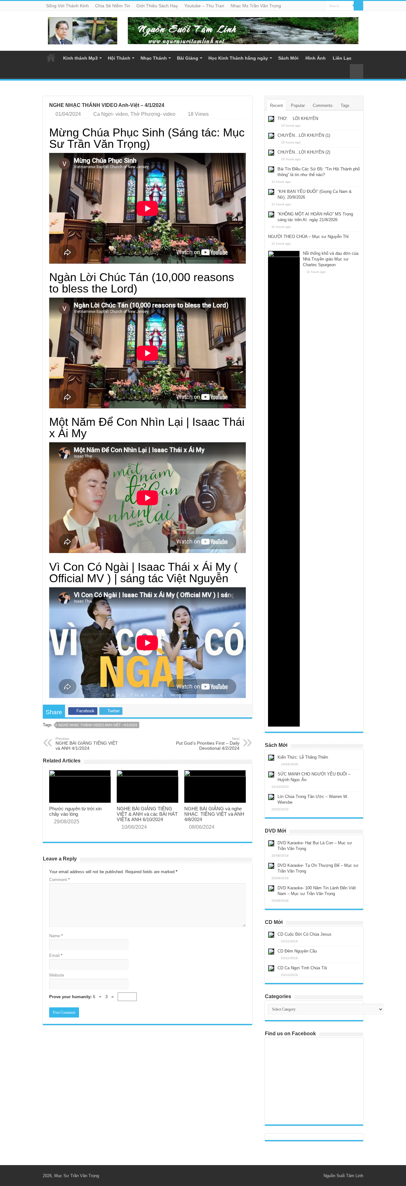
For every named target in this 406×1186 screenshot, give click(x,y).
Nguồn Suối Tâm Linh (343, 1175)
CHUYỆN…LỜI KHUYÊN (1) (304, 135)
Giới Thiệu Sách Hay (157, 5)
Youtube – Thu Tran (204, 5)
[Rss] (309, 1175)
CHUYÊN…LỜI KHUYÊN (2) (304, 152)
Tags (345, 105)
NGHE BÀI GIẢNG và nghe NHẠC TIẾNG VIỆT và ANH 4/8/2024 (214, 814)
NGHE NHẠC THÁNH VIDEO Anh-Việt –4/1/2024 (97, 725)
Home (51, 57)
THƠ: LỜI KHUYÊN (298, 118)
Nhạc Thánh (154, 58)
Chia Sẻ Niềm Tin (112, 5)
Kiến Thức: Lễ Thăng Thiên (303, 757)
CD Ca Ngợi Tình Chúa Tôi (302, 967)
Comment (59, 879)
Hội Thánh (119, 58)
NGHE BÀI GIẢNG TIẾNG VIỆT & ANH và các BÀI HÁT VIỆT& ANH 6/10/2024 (147, 814)
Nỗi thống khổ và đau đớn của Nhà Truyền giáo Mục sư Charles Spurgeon (330, 259)
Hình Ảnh (315, 58)
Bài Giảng (187, 58)
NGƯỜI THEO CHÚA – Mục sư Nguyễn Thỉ (308, 236)
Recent (276, 105)
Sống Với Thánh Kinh (67, 5)
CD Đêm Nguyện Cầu (297, 951)
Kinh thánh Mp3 (80, 58)
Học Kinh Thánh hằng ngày (238, 58)
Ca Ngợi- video (110, 114)
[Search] (358, 5)
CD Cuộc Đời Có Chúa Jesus (304, 934)
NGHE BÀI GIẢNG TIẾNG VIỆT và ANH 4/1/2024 (87, 744)
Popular (298, 105)
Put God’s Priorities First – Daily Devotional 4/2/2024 (207, 744)
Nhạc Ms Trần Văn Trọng (256, 5)
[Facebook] (315, 1175)
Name (56, 935)
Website (56, 975)
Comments (323, 105)
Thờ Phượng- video (152, 114)
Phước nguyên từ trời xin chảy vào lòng (75, 811)
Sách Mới (288, 58)
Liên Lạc (342, 58)
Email (55, 955)
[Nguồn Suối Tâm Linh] (82, 29)
